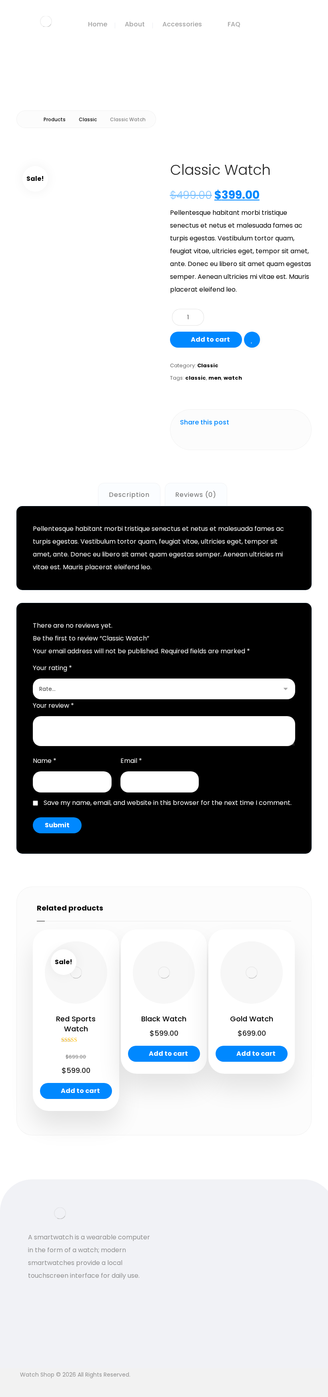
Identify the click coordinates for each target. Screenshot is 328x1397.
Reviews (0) (195, 494)
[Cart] (294, 23)
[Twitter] (36, 1294)
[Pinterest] (68, 1294)
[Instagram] (52, 1294)
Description (129, 494)
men (214, 378)
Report (244, 1341)
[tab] (129, 494)
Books (191, 1253)
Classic (207, 365)
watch (233, 378)
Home (191, 1240)
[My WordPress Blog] (46, 21)
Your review (53, 705)
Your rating (52, 667)
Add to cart (210, 339)
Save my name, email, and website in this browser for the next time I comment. (168, 802)
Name (44, 760)
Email (131, 760)
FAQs (241, 1252)
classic (195, 378)
